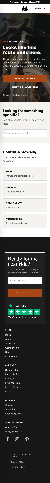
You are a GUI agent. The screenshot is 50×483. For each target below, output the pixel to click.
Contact (9, 405)
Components (12, 347)
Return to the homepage (15, 95)
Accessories (11, 343)
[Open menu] (5, 8)
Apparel (9, 339)
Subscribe (25, 292)
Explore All (11, 356)
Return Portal (12, 387)
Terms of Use (17, 462)
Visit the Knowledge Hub (25, 87)
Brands (8, 352)
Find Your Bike (12, 383)
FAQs (8, 391)
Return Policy (12, 374)
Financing (10, 378)
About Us (10, 409)
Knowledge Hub (13, 413)
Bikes (8, 334)
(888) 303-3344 (13, 431)
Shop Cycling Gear (25, 78)
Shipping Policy (13, 370)
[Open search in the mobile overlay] (25, 133)
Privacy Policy (18, 467)
